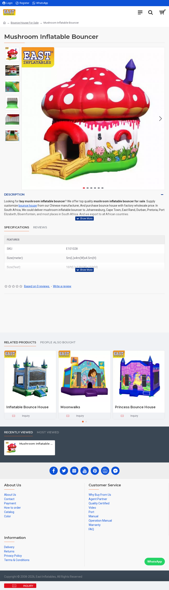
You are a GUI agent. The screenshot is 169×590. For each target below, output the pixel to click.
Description (14, 194)
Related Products (20, 342)
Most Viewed (48, 432)
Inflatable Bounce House (27, 407)
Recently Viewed (18, 432)
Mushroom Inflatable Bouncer (36, 443)
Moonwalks (70, 407)
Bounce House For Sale (25, 22)
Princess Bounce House (135, 407)
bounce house (28, 205)
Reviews (40, 227)
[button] (26, 118)
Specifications (16, 227)
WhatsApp (154, 561)
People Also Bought (58, 342)
